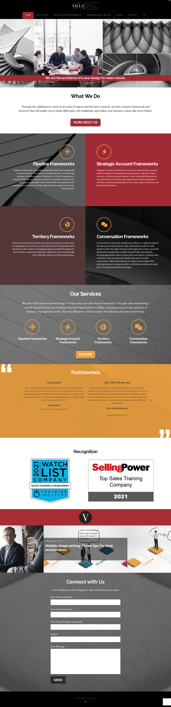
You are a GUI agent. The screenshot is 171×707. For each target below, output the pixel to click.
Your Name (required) (62, 597)
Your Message (58, 646)
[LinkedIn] (85, 702)
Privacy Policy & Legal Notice (85, 698)
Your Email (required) (61, 609)
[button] (19, 400)
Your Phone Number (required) (66, 621)
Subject (54, 634)
